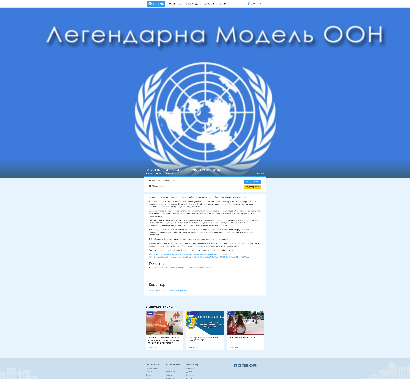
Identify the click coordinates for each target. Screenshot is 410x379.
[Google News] (246, 365)
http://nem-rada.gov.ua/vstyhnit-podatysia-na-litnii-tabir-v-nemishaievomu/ (181, 267)
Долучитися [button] (256, 3)
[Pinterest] (254, 365)
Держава (149, 371)
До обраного (253, 186)
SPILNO (158, 3)
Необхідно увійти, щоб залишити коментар (167, 290)
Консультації (171, 371)
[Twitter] (239, 365)
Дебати (169, 375)
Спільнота (220, 3)
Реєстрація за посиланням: (160, 254)
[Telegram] (251, 365)
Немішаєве (172, 174)
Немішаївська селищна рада (164, 180)
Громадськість (152, 368)
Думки (189, 3)
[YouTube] (243, 365)
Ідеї (196, 3)
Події (160, 174)
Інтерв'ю (190, 375)
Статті (181, 3)
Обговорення (207, 3)
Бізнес (148, 375)
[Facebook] (235, 365)
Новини (172, 3)
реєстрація (179, 197)
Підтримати (254, 182)
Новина (150, 174)
